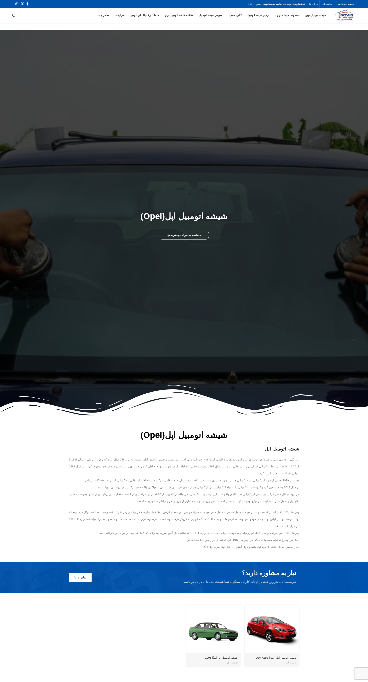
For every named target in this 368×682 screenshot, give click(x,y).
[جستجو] (14, 15)
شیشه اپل (291, 662)
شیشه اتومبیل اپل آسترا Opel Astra (276, 657)
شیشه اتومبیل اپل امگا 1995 (221, 657)
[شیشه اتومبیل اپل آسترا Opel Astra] (272, 628)
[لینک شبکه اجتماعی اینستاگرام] (17, 4)
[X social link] (22, 4)
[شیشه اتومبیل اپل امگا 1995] (213, 628)
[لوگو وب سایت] (344, 15)
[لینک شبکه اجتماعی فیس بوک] (27, 4)
